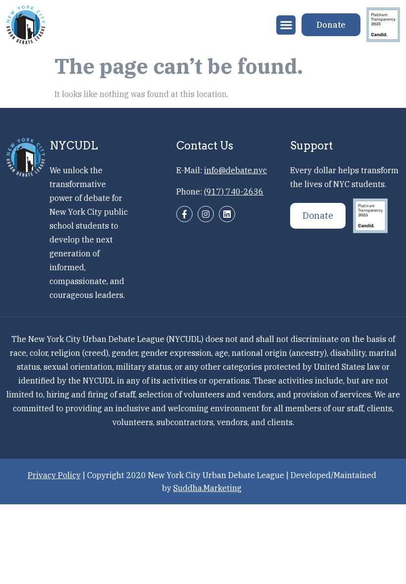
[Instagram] (206, 214)
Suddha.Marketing (207, 488)
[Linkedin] (227, 214)
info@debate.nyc (235, 170)
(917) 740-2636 (233, 191)
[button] (286, 25)
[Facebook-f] (184, 214)
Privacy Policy (54, 475)
